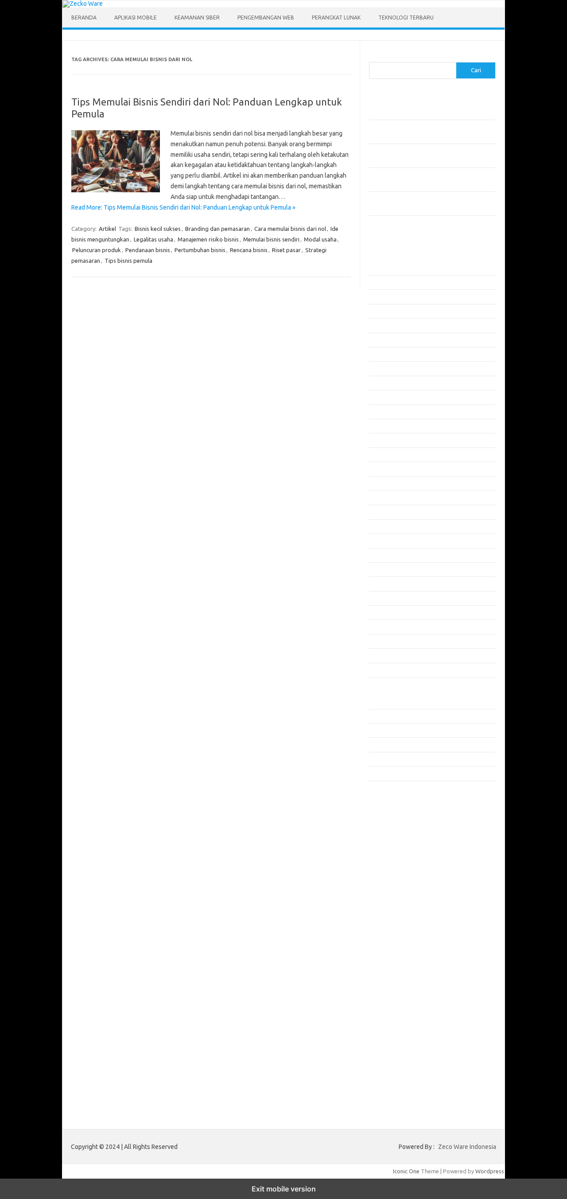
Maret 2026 (383, 340)
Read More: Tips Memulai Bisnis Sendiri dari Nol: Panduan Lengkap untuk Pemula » (183, 207)
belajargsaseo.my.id (400, 814)
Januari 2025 (385, 540)
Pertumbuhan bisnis (200, 250)
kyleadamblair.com (398, 856)
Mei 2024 (380, 655)
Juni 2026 (381, 296)
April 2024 (382, 670)
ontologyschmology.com (406, 907)
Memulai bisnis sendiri (271, 239)
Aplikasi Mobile (135, 17)
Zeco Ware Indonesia (467, 1146)
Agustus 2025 (386, 440)
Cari (374, 57)
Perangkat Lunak (336, 17)
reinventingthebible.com (405, 925)
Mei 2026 (380, 311)
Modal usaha (320, 239)
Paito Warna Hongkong (403, 949)
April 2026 (382, 325)
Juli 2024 (380, 626)
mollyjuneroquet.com (401, 891)
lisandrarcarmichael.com (405, 882)
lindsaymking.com (396, 865)
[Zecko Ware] (82, 3)
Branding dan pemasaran (217, 229)
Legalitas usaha (153, 239)
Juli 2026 (380, 282)
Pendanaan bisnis (147, 250)
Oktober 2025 (386, 412)
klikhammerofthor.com (403, 848)
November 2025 (389, 397)
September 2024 (390, 598)
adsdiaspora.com (396, 822)
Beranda (84, 17)
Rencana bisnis (249, 250)
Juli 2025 (380, 455)
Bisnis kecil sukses (158, 229)
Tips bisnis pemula (128, 260)
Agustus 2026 (386, 268)
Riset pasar (286, 250)
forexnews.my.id (395, 806)
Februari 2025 (386, 526)
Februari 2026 (386, 354)
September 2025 (390, 426)
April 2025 (382, 497)
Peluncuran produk (96, 250)
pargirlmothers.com (399, 916)
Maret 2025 (383, 512)
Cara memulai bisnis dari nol (290, 229)
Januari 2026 (385, 368)
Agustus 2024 (386, 612)
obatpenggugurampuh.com (409, 899)
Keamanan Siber (197, 17)
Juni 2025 (381, 469)
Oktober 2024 (386, 583)
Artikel (107, 229)
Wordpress (489, 1171)
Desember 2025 (389, 383)
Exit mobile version (284, 1188)
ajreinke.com (390, 831)
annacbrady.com (394, 840)
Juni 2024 (381, 641)
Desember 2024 (389, 555)
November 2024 (389, 569)
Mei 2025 (380, 483)
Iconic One (406, 1171)
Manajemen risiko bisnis (208, 239)
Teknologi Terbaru (406, 17)
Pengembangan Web (265, 17)
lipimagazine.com (396, 873)
